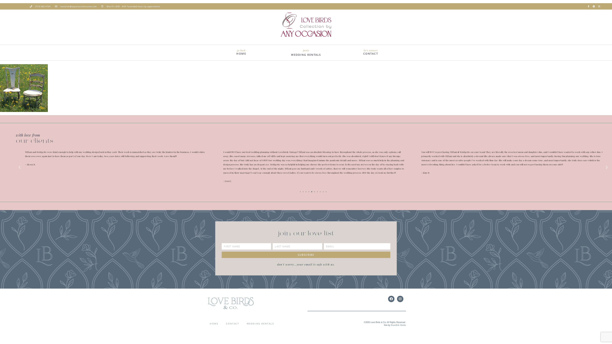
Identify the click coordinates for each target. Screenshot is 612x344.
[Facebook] (391, 299)
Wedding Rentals (260, 323)
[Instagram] (599, 6)
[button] (20, 167)
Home (214, 323)
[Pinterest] (594, 6)
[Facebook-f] (588, 6)
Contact (232, 323)
